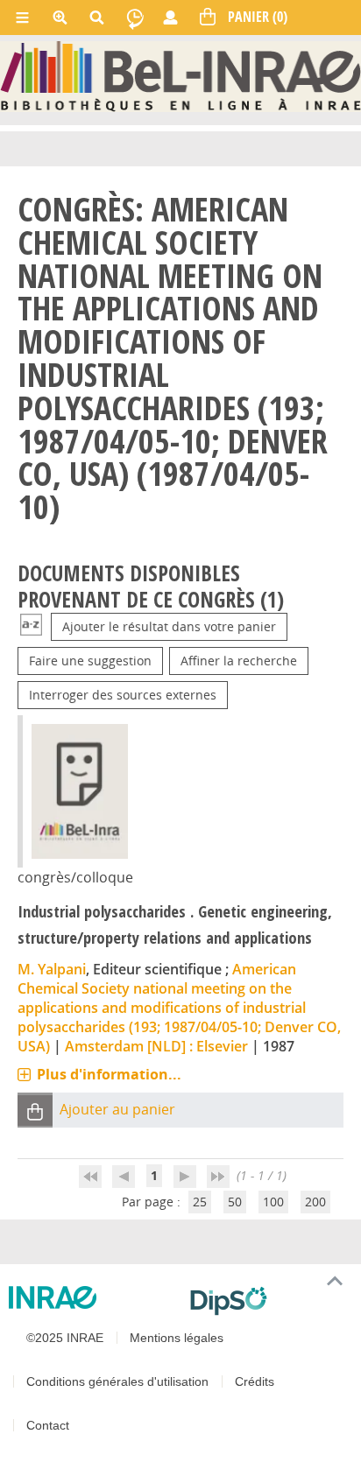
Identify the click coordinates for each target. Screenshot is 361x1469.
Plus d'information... (109, 1074)
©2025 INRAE (64, 1338)
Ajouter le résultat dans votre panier (169, 626)
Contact (47, 1425)
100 (273, 1201)
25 (200, 1201)
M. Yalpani (52, 969)
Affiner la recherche (238, 660)
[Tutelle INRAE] (92, 1297)
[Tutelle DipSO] (268, 1301)
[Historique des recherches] (134, 17)
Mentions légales (176, 1338)
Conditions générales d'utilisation (117, 1381)
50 (235, 1201)
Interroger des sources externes (122, 694)
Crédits (254, 1381)
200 (315, 1201)
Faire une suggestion (90, 660)
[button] (35, 1110)
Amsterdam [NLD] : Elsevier (156, 1046)
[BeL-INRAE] (180, 75)
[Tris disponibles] (31, 626)
